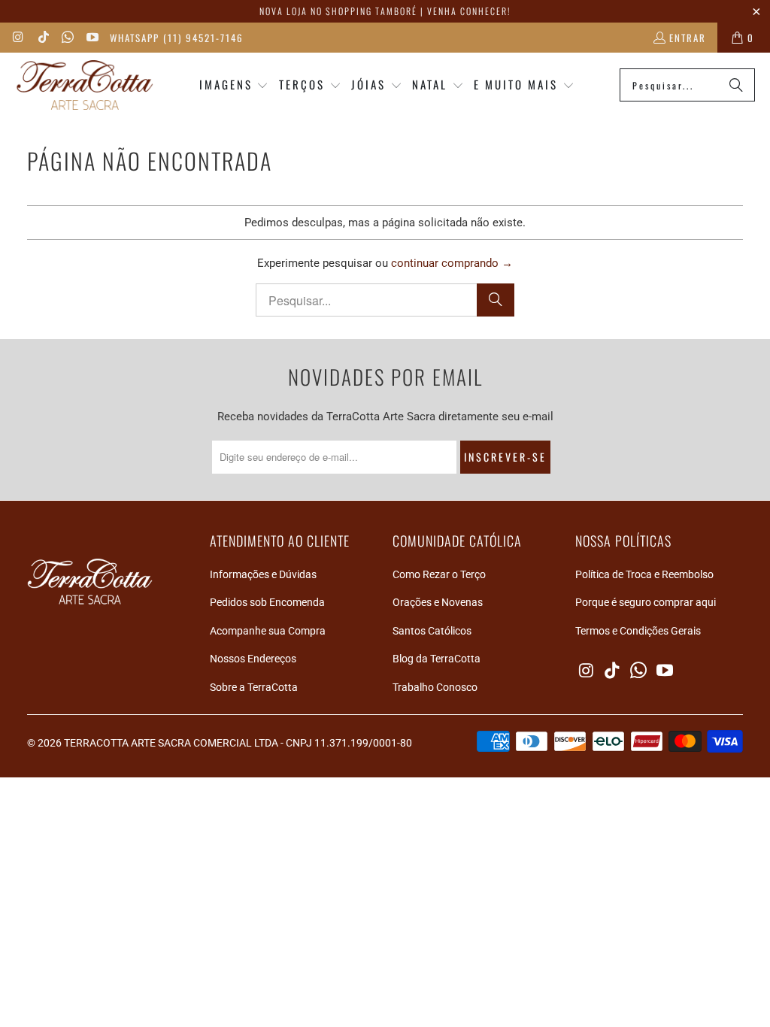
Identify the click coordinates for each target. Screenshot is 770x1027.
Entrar (687, 37)
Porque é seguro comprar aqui (645, 602)
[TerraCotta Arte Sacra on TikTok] (42, 37)
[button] (234, 85)
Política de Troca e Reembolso (644, 574)
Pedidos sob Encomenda (267, 602)
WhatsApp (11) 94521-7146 (177, 37)
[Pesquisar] (736, 84)
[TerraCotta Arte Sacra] (84, 85)
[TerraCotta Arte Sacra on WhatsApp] (67, 37)
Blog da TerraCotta (436, 659)
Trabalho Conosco (435, 687)
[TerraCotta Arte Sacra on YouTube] (91, 37)
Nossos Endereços (253, 659)
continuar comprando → (452, 263)
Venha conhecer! (469, 11)
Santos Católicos (432, 631)
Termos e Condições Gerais (638, 631)
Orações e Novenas (438, 602)
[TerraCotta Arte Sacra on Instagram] (18, 37)
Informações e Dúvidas (263, 574)
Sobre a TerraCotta (254, 687)
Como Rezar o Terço (439, 574)
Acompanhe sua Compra (268, 631)
